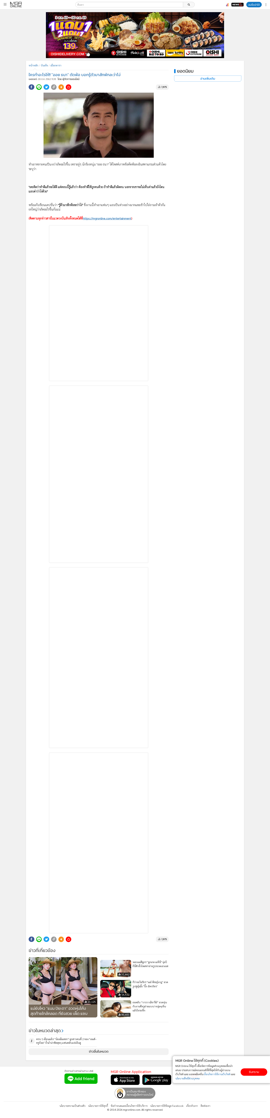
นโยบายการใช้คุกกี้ (98, 1105)
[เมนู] (5, 4)
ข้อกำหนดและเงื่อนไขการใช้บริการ (129, 1105)
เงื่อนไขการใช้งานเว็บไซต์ (217, 1074)
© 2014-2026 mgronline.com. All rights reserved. (135, 1109)
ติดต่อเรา (205, 1105)
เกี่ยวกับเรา (192, 1105)
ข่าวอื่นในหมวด (99, 1051)
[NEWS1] (237, 4)
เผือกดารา (56, 65)
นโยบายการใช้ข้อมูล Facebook (166, 1105)
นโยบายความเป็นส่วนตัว (72, 1105)
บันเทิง (44, 65)
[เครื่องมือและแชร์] (266, 4)
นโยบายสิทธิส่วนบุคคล (187, 1078)
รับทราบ (254, 1072)
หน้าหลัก (33, 65)
